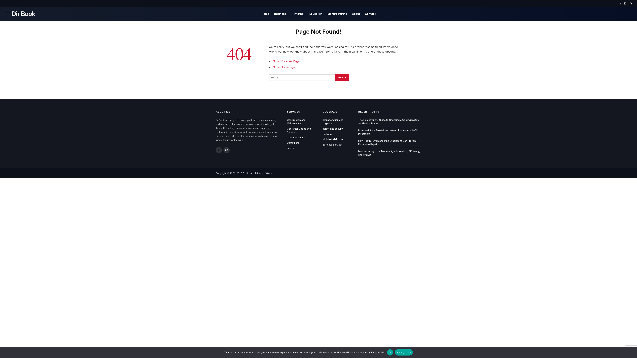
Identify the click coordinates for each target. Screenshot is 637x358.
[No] (633, 352)
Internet (299, 13)
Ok (390, 352)
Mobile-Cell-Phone (333, 139)
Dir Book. (248, 173)
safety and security (333, 128)
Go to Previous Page (286, 61)
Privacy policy (403, 352)
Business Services (333, 144)
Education (315, 13)
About (356, 13)
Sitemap (269, 173)
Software (328, 134)
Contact (370, 13)
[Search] (630, 3)
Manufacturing (337, 13)
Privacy (259, 173)
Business (280, 13)
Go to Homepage (284, 67)
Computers (293, 142)
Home (265, 13)
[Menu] (7, 14)
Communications (296, 137)
